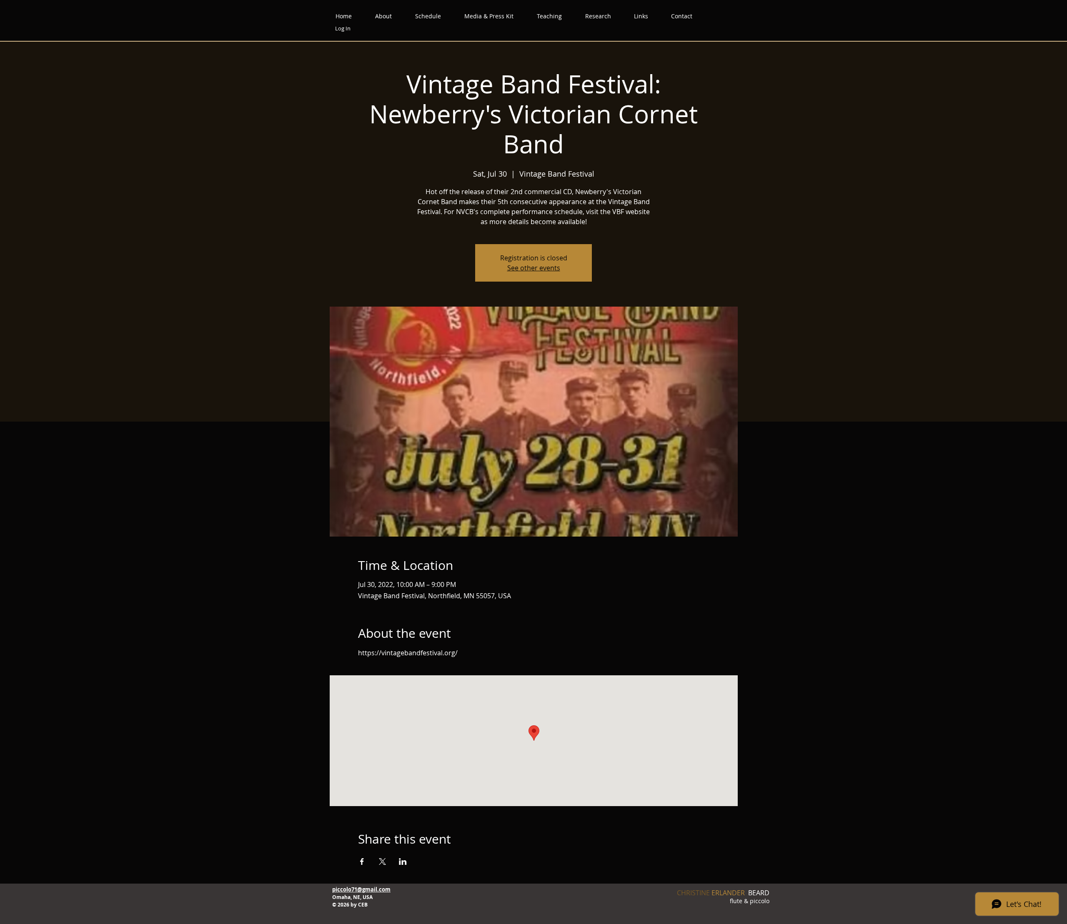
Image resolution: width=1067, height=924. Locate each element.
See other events (533, 267)
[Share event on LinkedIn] (403, 861)
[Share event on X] (382, 861)
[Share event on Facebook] (362, 861)
